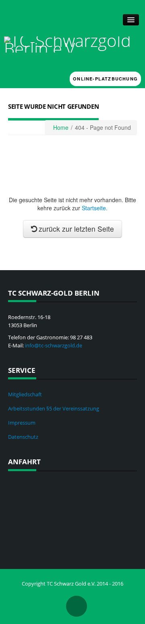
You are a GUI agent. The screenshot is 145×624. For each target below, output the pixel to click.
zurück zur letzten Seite (76, 229)
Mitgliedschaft (25, 394)
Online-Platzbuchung (105, 79)
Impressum (21, 422)
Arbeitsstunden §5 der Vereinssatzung (53, 408)
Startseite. (95, 208)
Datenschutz (23, 436)
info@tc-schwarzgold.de (53, 345)
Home (60, 127)
